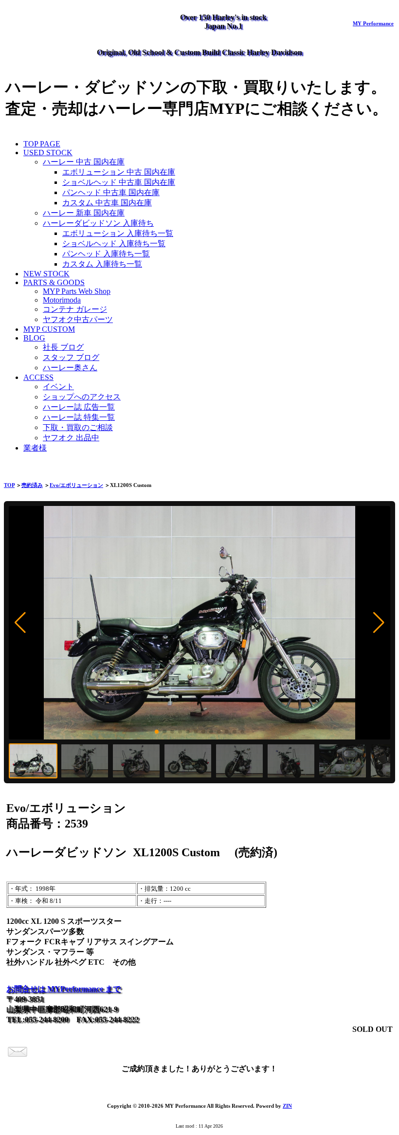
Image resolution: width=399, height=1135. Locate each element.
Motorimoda (62, 300)
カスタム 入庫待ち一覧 (102, 264)
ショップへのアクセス (82, 397)
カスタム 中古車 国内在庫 (107, 202)
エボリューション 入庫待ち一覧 (117, 233)
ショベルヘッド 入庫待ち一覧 (113, 243)
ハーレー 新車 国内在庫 (84, 213)
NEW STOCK (46, 274)
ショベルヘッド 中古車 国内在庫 (118, 182)
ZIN (287, 1106)
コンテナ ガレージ (75, 309)
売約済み (32, 485)
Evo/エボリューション (76, 485)
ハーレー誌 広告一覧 (79, 407)
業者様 (35, 448)
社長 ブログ (63, 347)
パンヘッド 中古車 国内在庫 (111, 192)
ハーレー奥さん (70, 367)
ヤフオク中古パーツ (78, 319)
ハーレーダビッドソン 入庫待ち (98, 223)
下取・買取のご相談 (78, 427)
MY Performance (373, 23)
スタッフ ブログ (71, 357)
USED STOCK (48, 152)
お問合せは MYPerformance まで (63, 989)
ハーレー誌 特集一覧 (79, 417)
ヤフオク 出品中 (71, 437)
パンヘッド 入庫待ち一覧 (106, 254)
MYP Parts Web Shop (76, 291)
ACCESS (38, 377)
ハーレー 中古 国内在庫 (84, 162)
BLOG (34, 338)
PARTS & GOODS (54, 282)
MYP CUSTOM (49, 329)
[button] (20, 622)
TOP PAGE (41, 144)
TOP (9, 485)
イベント (58, 386)
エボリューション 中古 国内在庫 (118, 172)
